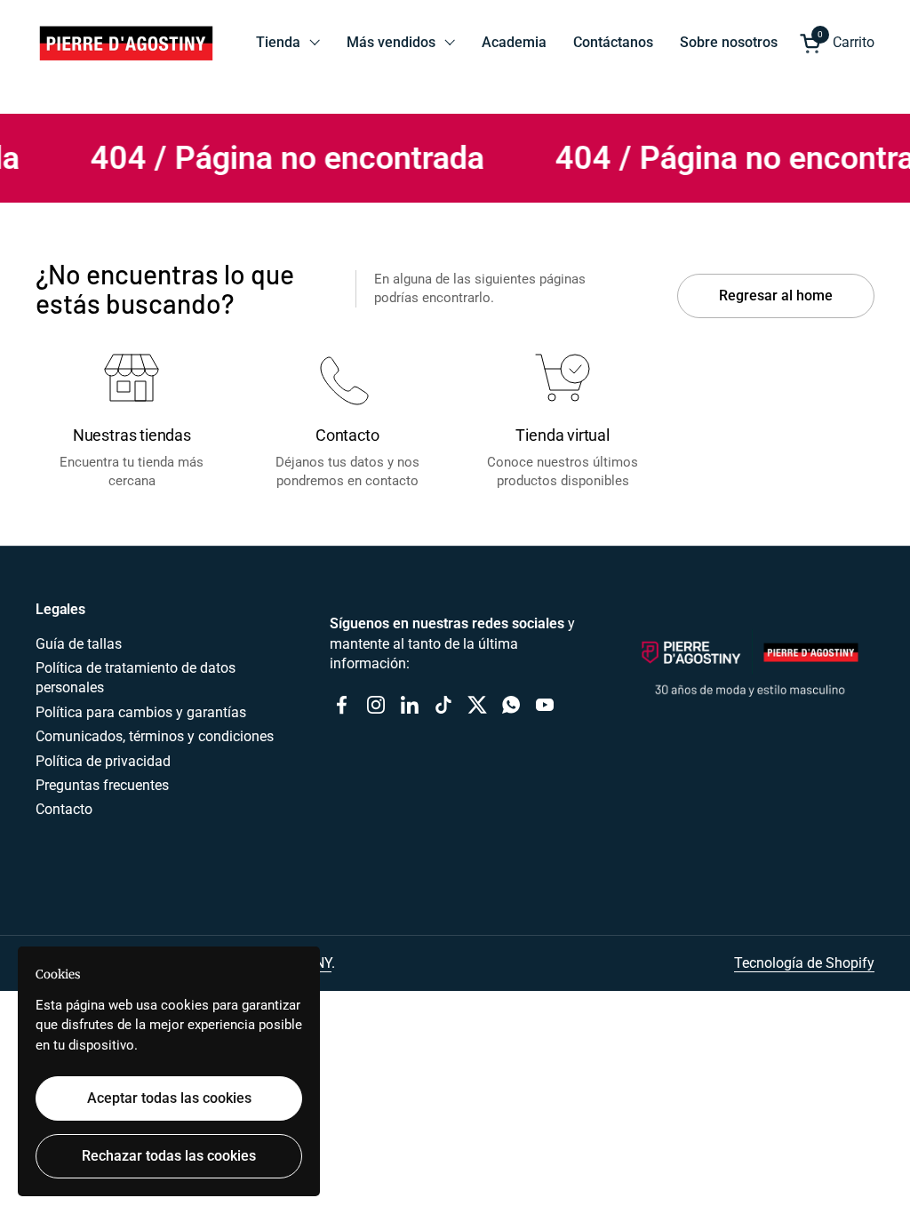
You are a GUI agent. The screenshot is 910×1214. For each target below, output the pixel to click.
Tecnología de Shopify (804, 962)
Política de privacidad (103, 761)
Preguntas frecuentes (102, 785)
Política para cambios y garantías (141, 712)
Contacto (64, 809)
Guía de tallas (79, 643)
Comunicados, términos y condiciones (155, 736)
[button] (837, 43)
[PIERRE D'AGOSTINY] (125, 42)
